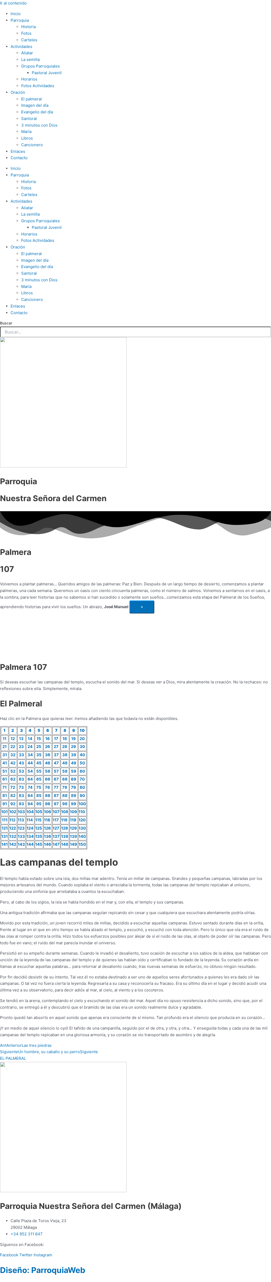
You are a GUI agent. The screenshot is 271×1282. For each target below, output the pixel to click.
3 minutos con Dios (39, 125)
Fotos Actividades (37, 85)
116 (47, 819)
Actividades (21, 46)
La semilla (30, 59)
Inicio (16, 13)
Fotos (26, 33)
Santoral (29, 118)
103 (21, 811)
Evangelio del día (37, 111)
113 (21, 819)
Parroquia (20, 20)
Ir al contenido (13, 3)
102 (12, 811)
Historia (28, 26)
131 (4, 836)
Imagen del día (34, 105)
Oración (18, 92)
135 (38, 836)
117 (56, 819)
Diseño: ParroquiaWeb (42, 1270)
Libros (27, 138)
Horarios (29, 79)
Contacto (19, 157)
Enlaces (18, 151)
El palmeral (31, 98)
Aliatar (27, 52)
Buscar (6, 323)
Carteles (29, 39)
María (26, 131)
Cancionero (32, 144)
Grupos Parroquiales (40, 66)
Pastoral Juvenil (47, 72)
